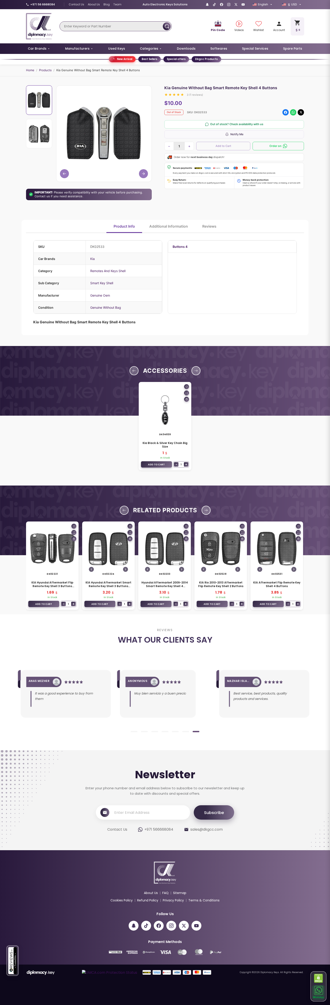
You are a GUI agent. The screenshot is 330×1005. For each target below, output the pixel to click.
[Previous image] (91, 569)
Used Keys (116, 48)
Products (45, 70)
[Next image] (125, 569)
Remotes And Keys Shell (107, 271)
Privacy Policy (173, 900)
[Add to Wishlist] (186, 386)
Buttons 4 (180, 246)
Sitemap (179, 893)
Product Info (124, 226)
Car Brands (37, 48)
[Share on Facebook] (285, 112)
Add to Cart (223, 146)
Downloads (186, 48)
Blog (106, 4)
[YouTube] (243, 4)
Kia (92, 259)
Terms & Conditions (204, 900)
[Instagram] (228, 4)
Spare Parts (292, 48)
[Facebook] (221, 4)
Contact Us (76, 4)
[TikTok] (214, 4)
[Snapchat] (207, 4)
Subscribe (214, 812)
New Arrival (124, 59)
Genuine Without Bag (105, 307)
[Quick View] (186, 392)
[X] (236, 4)
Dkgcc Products (206, 59)
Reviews (209, 226)
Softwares (218, 48)
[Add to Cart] (186, 399)
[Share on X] (301, 112)
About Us (94, 4)
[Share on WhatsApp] (293, 112)
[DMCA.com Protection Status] (318, 978)
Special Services (255, 48)
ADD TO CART (156, 464)
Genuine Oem (100, 295)
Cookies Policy (121, 900)
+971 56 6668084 (42, 4)
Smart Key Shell (101, 283)
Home (30, 70)
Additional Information (168, 226)
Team (117, 4)
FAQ (165, 893)
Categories (149, 48)
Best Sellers (149, 59)
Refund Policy (147, 900)
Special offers (176, 59)
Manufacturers (77, 48)
